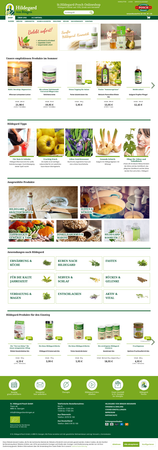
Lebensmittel (29, 21)
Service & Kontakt (141, 2)
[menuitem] (79, 2)
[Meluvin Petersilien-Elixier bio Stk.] (109, 74)
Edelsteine (57, 21)
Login (130, 2)
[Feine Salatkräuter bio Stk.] (79, 74)
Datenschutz (111, 415)
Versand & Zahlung (114, 406)
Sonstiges (89, 21)
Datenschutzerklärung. (79, 446)
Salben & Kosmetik (44, 21)
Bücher (66, 21)
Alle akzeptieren (131, 444)
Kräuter (19, 21)
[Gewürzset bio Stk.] (109, 331)
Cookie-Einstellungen (115, 409)
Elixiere (11, 21)
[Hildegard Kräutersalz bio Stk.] (49, 331)
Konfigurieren (148, 444)
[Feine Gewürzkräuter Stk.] (79, 331)
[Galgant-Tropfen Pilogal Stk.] (138, 74)
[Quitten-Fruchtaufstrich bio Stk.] (138, 331)
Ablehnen (116, 444)
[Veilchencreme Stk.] (49, 74)
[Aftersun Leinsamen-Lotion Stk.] (20, 74)
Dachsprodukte (77, 21)
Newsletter (122, 2)
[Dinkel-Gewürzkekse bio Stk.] (20, 331)
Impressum (110, 412)
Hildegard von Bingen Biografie (120, 404)
